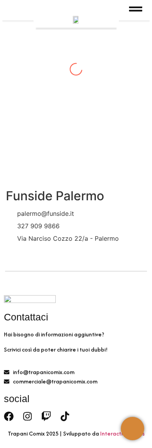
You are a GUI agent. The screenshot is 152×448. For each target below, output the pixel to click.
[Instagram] (27, 416)
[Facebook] (9, 416)
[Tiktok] (65, 416)
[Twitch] (46, 416)
